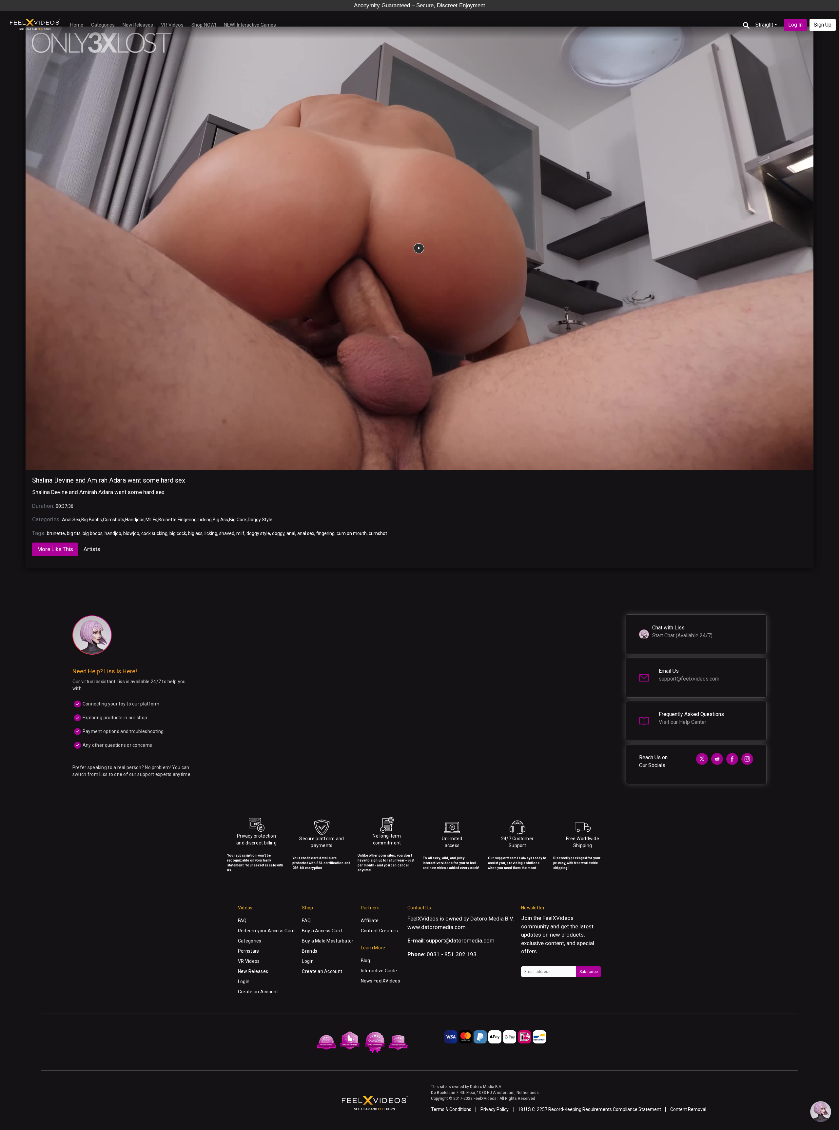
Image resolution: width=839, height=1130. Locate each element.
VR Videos (172, 25)
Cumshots (113, 519)
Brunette (167, 519)
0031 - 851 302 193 (452, 954)
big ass (195, 533)
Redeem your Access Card (266, 930)
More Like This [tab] (55, 549)
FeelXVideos (558, 918)
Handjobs (135, 519)
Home (76, 25)
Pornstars (248, 951)
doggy (278, 533)
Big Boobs (91, 519)
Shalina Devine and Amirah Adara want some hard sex (108, 480)
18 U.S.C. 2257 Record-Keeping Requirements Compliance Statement (589, 1109)
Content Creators (379, 930)
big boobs (93, 533)
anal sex (305, 533)
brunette (56, 533)
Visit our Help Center (682, 722)
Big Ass (220, 519)
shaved (226, 533)
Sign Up (822, 25)
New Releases (138, 25)
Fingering (187, 519)
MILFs (151, 519)
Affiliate (370, 920)
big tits (74, 533)
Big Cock (238, 519)
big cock (177, 533)
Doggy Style (260, 519)
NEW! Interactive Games (250, 25)
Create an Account (258, 991)
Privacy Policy (494, 1109)
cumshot (378, 533)
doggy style (258, 533)
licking (211, 533)
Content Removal (688, 1109)
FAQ (242, 920)
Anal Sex (71, 519)
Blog (365, 960)
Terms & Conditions (451, 1109)
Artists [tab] (92, 549)
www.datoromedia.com (436, 927)
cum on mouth (352, 533)
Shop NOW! (203, 25)
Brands (309, 951)
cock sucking (154, 533)
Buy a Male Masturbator (327, 940)
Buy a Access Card (322, 930)
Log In (795, 25)
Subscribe (588, 971)
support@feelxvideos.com (689, 679)
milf (240, 533)
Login (243, 981)
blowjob (131, 533)
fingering (325, 533)
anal (290, 533)
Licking (205, 519)
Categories (103, 25)
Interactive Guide (379, 970)
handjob (113, 533)
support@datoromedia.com (460, 940)
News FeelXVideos (380, 980)
